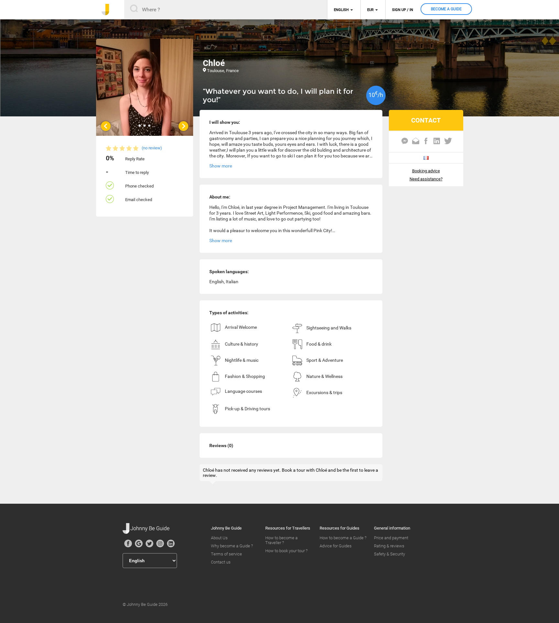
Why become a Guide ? (232, 545)
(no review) (152, 147)
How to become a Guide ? (343, 537)
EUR (370, 10)
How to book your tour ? (286, 550)
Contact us (221, 562)
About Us (219, 537)
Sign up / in (402, 10)
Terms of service (226, 554)
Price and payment (391, 537)
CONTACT (426, 120)
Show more (220, 165)
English (341, 10)
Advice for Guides (336, 545)
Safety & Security (389, 554)
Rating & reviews (389, 545)
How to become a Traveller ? (281, 540)
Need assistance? (426, 179)
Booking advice (426, 170)
